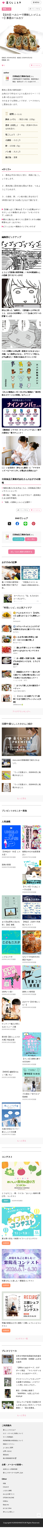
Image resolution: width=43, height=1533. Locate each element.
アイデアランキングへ (21, 711)
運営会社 (6, 1455)
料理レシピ (6, 9)
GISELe (5, 1501)
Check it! (6, 1487)
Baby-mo (6, 1505)
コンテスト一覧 (21, 1339)
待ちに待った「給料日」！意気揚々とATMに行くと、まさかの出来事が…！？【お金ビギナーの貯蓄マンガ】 (21, 313)
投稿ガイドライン (8, 1444)
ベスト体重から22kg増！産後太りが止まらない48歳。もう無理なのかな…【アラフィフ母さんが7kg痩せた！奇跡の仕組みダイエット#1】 (21, 354)
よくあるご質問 (8, 1447)
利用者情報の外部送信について (13, 1440)
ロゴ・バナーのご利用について (13, 1433)
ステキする (36, 65)
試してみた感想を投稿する (21, 552)
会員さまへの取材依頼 (10, 1469)
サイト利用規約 (8, 1437)
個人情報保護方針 (9, 1458)
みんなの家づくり (8, 1494)
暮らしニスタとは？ (9, 1430)
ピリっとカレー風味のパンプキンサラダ (19, 227)
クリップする (35, 9)
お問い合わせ (7, 1451)
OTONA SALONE (8, 1497)
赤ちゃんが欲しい (8, 1512)
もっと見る (21, 798)
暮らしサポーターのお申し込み (13, 1473)
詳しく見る (31, 539)
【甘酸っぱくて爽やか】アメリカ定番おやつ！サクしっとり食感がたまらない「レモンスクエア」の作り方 (21, 212)
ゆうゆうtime (7, 1508)
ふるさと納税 (7, 1490)
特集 (4, 1483)
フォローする (18, 539)
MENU (36, 2)
